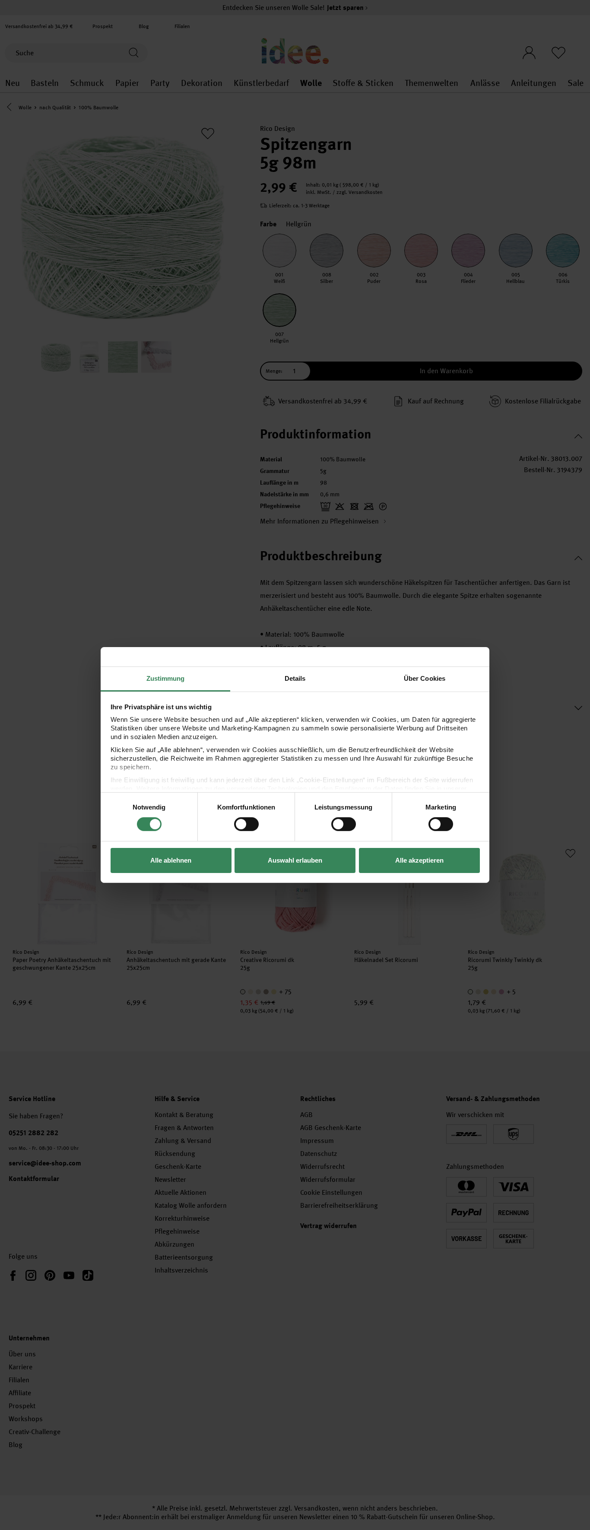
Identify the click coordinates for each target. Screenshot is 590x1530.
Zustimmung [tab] (165, 678)
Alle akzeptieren (419, 860)
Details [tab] (295, 678)
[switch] (246, 824)
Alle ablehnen (170, 860)
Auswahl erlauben (295, 860)
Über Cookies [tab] (424, 678)
